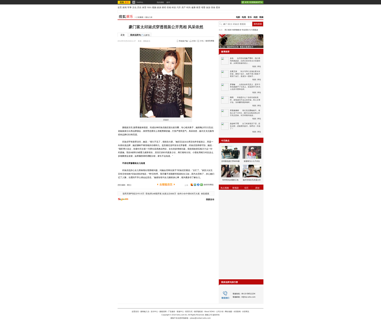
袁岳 (232, 58)
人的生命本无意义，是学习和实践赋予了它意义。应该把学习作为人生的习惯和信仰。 (245, 86)
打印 (194, 41)
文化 (134, 7)
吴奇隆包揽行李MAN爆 (230, 161)
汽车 (179, 7)
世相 (169, 7)
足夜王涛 (233, 71)
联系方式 (188, 312)
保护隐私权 (198, 312)
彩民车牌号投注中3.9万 (133, 193)
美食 (213, 7)
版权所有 (216, 315)
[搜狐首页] (124, 2)
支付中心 (154, 312)
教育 (198, 7)
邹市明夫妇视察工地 (230, 180)
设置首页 (135, 312)
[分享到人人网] (198, 185)
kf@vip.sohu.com (248, 297)
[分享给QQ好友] (195, 185)
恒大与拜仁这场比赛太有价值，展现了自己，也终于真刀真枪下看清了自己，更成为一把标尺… (245, 73)
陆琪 (232, 97)
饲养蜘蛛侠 (236, 30)
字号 (202, 41)
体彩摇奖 (205, 193)
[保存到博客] (208, 185)
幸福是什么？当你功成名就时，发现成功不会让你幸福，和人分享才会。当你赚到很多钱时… (245, 99)
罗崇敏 (232, 84)
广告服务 (171, 312)
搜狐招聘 (163, 312)
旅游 (208, 7)
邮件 (168, 2)
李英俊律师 (234, 110)
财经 (164, 7)
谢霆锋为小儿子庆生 (252, 161)
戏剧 (255, 17)
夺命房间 (245, 30)
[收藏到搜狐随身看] (201, 185)
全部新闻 (237, 312)
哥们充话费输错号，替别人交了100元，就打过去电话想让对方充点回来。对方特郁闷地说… (245, 112)
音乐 (250, 17)
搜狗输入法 (144, 312)
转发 (254, 66)
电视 (244, 17)
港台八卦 (148, 17)
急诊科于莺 (234, 124)
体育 (144, 7)
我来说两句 (140, 35)
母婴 (203, 7)
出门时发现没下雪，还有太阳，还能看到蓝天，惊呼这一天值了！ (245, 126)
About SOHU (209, 312)
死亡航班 (228, 30)
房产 (184, 7)
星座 (218, 7)
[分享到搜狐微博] (191, 185)
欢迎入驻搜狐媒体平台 (254, 2)
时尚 (188, 7)
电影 (238, 17)
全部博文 (245, 312)
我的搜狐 (160, 2)
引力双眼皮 (253, 30)
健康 (193, 7)
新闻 (124, 7)
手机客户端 (183, 41)
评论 (259, 66)
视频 (154, 7)
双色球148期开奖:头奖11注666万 (161, 193)
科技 (174, 7)
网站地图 (228, 312)
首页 (120, 7)
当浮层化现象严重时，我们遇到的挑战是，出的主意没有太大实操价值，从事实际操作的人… (245, 60)
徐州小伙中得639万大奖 (188, 193)
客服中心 (180, 312)
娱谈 (159, 7)
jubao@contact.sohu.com (200, 318)
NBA (149, 7)
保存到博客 (209, 41)
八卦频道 (139, 17)
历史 (139, 7)
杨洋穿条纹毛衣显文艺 (252, 180)
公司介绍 (219, 312)
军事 (129, 7)
